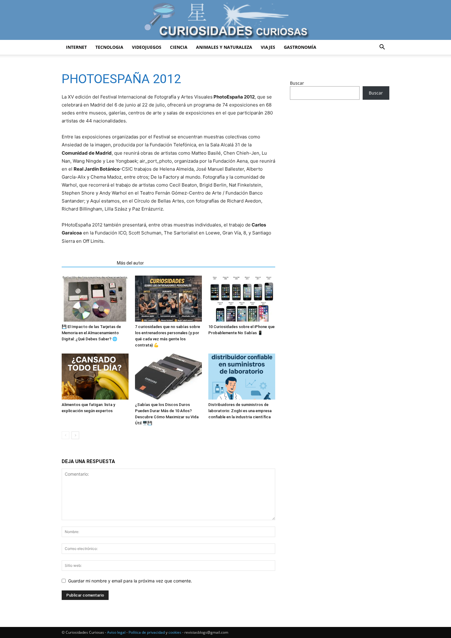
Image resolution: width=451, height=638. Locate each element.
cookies (174, 632)
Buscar (297, 83)
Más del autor (130, 263)
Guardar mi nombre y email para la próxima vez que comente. (130, 580)
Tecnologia (109, 47)
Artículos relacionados (87, 263)
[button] (382, 48)
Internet (76, 47)
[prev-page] (65, 435)
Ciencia (178, 47)
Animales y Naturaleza (224, 47)
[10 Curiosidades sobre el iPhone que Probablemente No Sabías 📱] (241, 299)
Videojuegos (146, 47)
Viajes (268, 47)
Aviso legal (116, 632)
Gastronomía (300, 47)
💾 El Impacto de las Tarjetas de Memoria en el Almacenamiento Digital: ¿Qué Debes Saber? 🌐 (91, 332)
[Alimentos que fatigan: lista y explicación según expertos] (95, 377)
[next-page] (75, 435)
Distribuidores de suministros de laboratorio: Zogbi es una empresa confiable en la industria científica (240, 410)
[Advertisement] (339, 152)
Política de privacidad (147, 632)
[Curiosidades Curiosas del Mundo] (225, 20)
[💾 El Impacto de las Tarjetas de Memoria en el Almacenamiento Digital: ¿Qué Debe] (95, 299)
